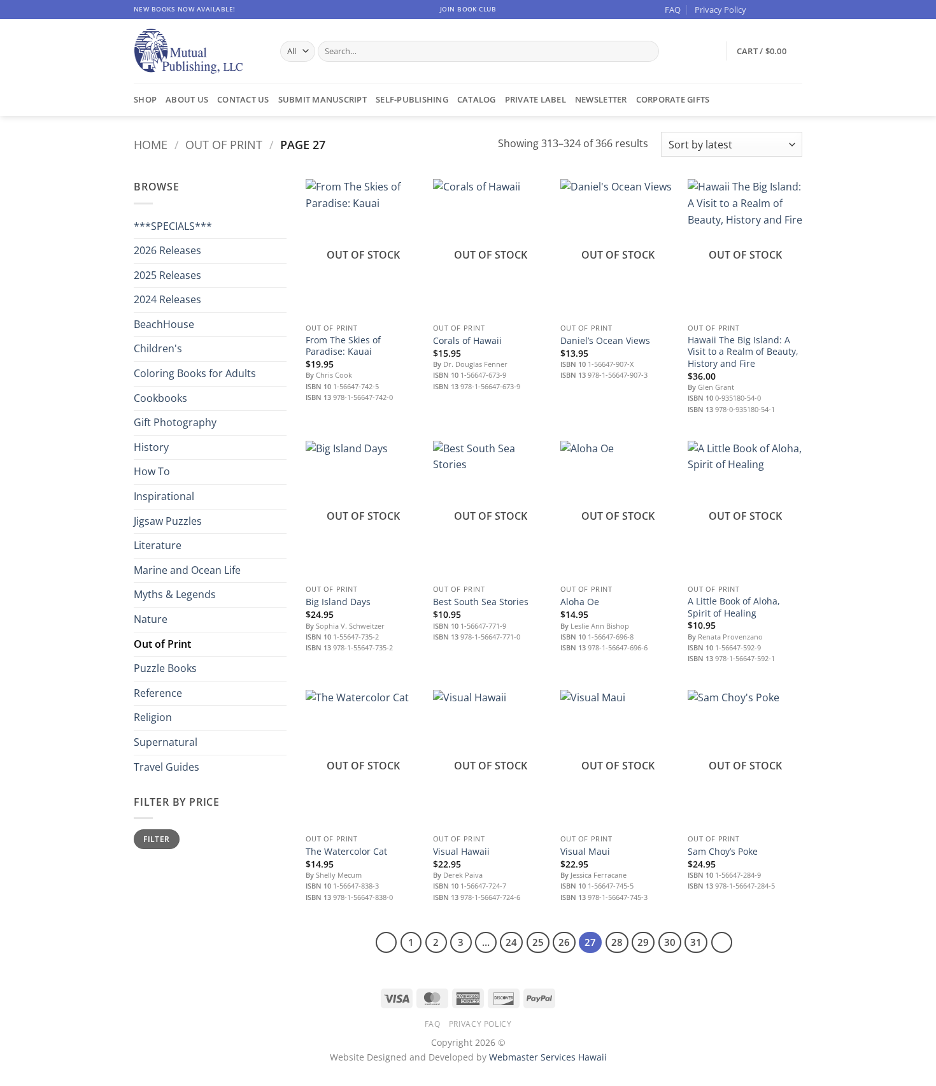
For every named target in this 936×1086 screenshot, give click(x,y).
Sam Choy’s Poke (723, 851)
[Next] (722, 943)
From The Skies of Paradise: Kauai (343, 346)
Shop (145, 99)
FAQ (673, 9)
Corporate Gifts (673, 99)
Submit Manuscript (322, 99)
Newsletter (601, 99)
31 (696, 942)
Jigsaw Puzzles (168, 521)
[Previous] (386, 943)
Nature (150, 619)
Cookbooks (160, 398)
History (151, 447)
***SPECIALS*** (173, 226)
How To (152, 471)
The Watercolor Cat (346, 851)
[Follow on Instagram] (772, 9)
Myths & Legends (175, 594)
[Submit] (646, 51)
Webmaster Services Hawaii (548, 1057)
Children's (158, 348)
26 (564, 942)
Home (150, 144)
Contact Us (243, 99)
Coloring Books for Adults (195, 373)
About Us (187, 99)
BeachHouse (164, 324)
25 (538, 942)
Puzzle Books (165, 668)
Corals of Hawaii (467, 341)
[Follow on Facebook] (759, 9)
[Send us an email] (796, 9)
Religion (153, 717)
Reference (158, 693)
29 (643, 942)
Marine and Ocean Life (187, 570)
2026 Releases (167, 250)
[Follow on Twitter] (784, 9)
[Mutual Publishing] (197, 51)
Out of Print (223, 144)
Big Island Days (338, 602)
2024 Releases (167, 299)
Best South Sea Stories (480, 602)
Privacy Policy (720, 9)
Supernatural (165, 742)
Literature (157, 545)
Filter (156, 839)
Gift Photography (175, 422)
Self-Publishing (412, 99)
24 (511, 942)
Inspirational (164, 496)
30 (670, 942)
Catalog (476, 99)
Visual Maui (585, 851)
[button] (769, 51)
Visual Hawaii (461, 851)
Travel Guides (166, 767)
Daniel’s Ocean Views (605, 341)
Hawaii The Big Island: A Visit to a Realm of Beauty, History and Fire (743, 351)
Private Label (535, 99)
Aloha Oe (579, 602)
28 (617, 942)
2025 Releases (167, 275)
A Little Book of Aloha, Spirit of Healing (734, 607)
